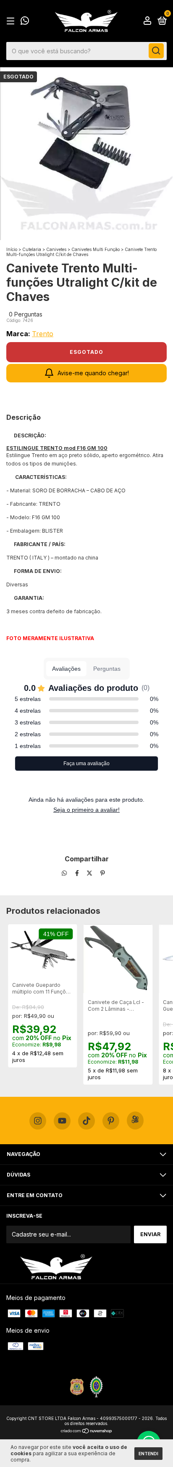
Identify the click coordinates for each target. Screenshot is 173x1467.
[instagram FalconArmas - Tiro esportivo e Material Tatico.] (37, 1121)
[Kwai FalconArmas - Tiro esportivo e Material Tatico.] (135, 1120)
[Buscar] (156, 50)
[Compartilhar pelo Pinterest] (102, 873)
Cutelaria (31, 249)
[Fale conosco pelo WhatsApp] (25, 21)
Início (11, 249)
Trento (42, 333)
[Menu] (12, 21)
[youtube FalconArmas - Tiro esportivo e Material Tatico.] (62, 1121)
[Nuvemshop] (86, 1431)
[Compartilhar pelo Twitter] (90, 873)
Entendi (148, 1453)
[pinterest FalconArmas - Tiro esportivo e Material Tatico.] (110, 1121)
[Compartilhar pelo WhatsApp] (64, 873)
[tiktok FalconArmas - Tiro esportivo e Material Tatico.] (86, 1121)
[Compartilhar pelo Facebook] (78, 873)
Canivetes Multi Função (96, 249)
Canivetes (56, 249)
